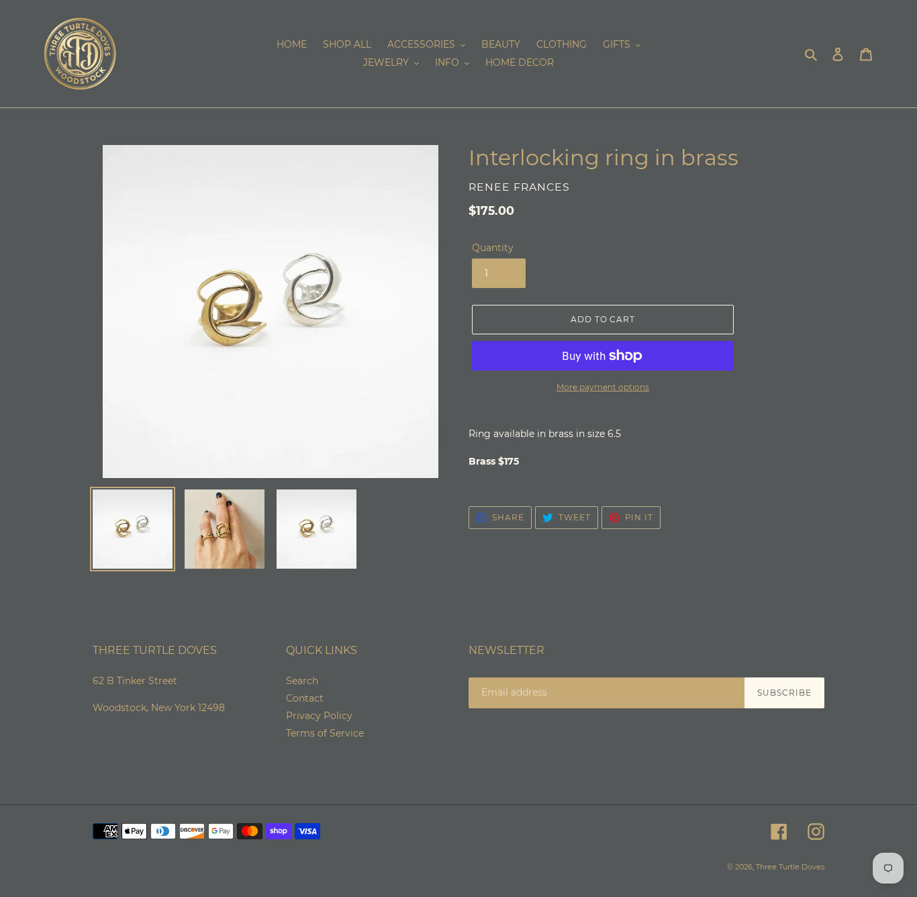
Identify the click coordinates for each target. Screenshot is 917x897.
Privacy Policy (319, 716)
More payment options (603, 387)
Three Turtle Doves (790, 866)
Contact (305, 698)
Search (302, 681)
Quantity (493, 248)
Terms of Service (325, 733)
